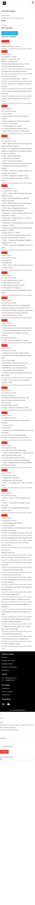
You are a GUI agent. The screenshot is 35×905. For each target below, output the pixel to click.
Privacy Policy (6, 695)
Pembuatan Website (7, 664)
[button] (4, 3)
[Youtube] (8, 704)
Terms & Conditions (7, 691)
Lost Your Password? (6, 757)
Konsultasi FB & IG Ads (8, 660)
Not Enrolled (5, 16)
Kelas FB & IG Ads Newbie (9, 667)
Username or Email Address (9, 730)
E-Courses (4, 657)
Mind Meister (5, 670)
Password (3, 738)
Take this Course (9, 33)
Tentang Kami (6, 688)
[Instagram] (3, 704)
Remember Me (8, 746)
